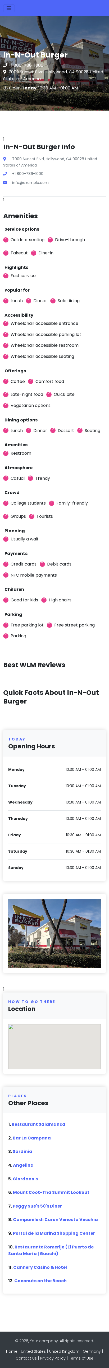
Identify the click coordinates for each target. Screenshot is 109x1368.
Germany (92, 1351)
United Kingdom (64, 1351)
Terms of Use (81, 1358)
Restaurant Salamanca (38, 1124)
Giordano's (25, 1179)
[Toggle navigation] (9, 8)
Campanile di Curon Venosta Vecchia (55, 1220)
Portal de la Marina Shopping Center (54, 1233)
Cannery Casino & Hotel (40, 1267)
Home (11, 1351)
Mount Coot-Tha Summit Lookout (51, 1192)
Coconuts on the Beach (40, 1281)
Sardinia (22, 1151)
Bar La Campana (32, 1138)
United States (33, 1351)
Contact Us (26, 1358)
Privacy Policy (53, 1358)
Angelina (23, 1165)
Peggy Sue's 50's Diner (37, 1206)
